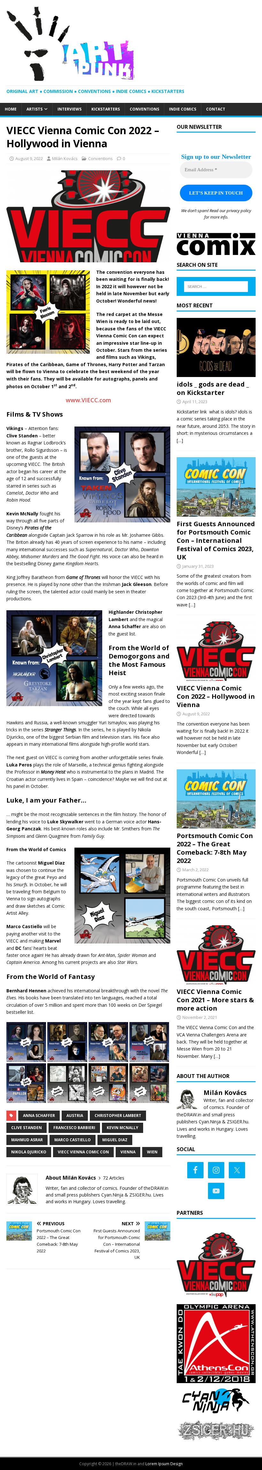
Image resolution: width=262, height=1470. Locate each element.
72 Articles (113, 1178)
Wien (152, 1152)
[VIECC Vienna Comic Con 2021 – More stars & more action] (216, 981)
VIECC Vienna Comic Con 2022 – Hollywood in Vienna (216, 696)
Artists (34, 109)
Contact (215, 109)
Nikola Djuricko (28, 1152)
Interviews (69, 109)
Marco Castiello (72, 1140)
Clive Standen (26, 1127)
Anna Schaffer (39, 1115)
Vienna (127, 1152)
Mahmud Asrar (27, 1140)
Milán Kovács (65, 158)
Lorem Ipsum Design (164, 1463)
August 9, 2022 (29, 158)
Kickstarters (105, 109)
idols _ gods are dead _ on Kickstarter (213, 388)
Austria (74, 1115)
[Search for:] (216, 286)
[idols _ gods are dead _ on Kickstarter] (216, 373)
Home (11, 109)
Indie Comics (182, 109)
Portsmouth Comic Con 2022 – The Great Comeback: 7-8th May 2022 (215, 848)
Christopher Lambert (118, 1115)
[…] (180, 440)
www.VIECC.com (88, 400)
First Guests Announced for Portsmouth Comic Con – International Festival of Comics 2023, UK (216, 540)
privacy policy (239, 210)
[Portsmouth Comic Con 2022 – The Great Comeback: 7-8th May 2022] (216, 825)
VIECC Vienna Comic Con (83, 1152)
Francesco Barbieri (74, 1127)
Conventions (144, 109)
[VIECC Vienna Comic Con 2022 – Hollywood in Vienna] (216, 677)
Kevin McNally (122, 1127)
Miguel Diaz (114, 1140)
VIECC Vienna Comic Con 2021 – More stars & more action (215, 999)
